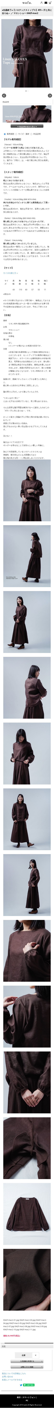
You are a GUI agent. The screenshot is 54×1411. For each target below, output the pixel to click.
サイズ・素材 (23, 134)
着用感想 (10, 134)
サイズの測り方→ (10, 273)
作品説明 (37, 134)
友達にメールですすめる (12, 1379)
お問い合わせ (7, 1376)
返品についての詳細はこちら (14, 1373)
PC (27, 1400)
